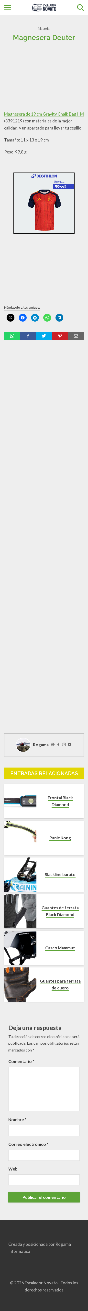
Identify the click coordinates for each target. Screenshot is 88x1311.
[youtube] (69, 744)
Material (44, 28)
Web (13, 1168)
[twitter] (44, 336)
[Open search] (80, 7)
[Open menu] (7, 7)
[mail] (76, 336)
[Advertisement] (44, 78)
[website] (52, 744)
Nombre (17, 1119)
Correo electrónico (28, 1144)
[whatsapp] (12, 336)
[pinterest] (60, 336)
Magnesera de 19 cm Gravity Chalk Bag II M (44, 114)
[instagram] (64, 744)
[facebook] (28, 336)
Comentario (21, 1061)
